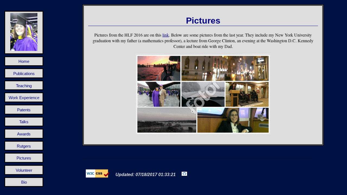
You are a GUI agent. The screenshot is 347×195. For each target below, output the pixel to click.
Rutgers (24, 146)
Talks (23, 121)
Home (23, 61)
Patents (24, 110)
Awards (24, 134)
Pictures (24, 158)
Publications (24, 73)
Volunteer (24, 170)
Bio (24, 182)
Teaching (24, 85)
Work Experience (24, 97)
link (165, 35)
